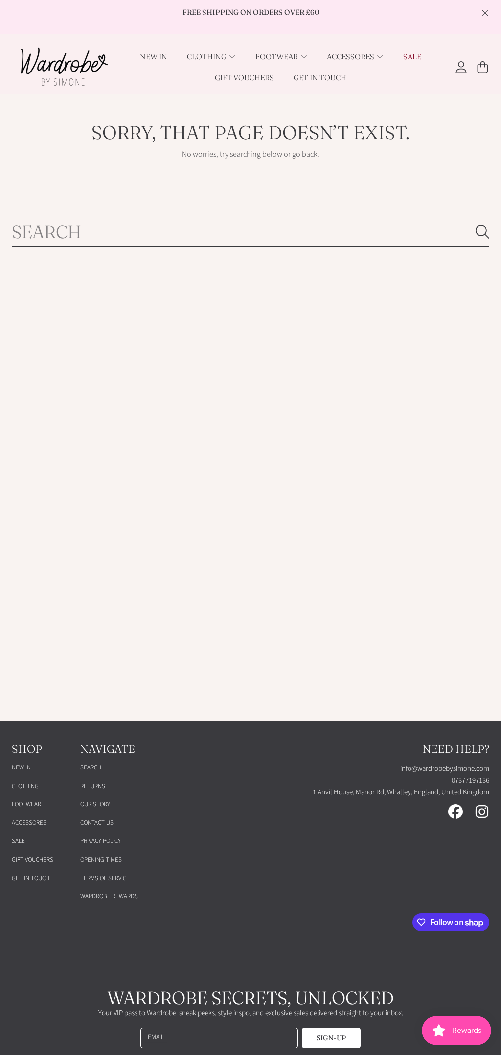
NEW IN (21, 767)
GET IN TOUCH (30, 878)
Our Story (95, 804)
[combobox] (250, 231)
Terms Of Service (105, 878)
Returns (92, 786)
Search (90, 767)
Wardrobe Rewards (109, 896)
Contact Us (97, 822)
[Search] (482, 231)
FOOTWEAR (26, 804)
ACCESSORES (29, 822)
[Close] (485, 12)
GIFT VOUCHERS (32, 859)
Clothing (25, 786)
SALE (18, 841)
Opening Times (101, 859)
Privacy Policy (100, 841)
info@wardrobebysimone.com (444, 769)
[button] (482, 67)
